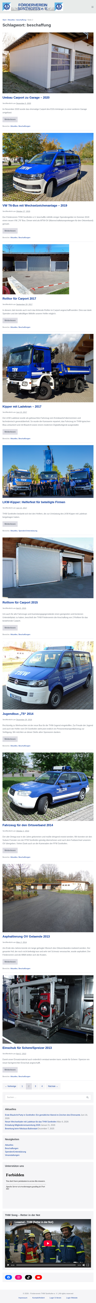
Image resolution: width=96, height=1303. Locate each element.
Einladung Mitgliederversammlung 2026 (22, 1125)
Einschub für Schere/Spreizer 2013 (27, 1047)
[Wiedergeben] (8, 1265)
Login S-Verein (55, 1298)
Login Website (72, 1298)
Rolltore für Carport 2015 (20, 602)
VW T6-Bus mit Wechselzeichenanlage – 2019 (34, 205)
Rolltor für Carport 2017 (19, 298)
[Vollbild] (87, 1265)
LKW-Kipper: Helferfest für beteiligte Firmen (33, 502)
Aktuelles (14, 126)
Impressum (22, 1298)
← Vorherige (10, 1086)
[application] (48, 1243)
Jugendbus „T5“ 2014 (17, 713)
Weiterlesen (10, 120)
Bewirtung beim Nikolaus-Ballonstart (21, 1129)
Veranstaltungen (12, 1155)
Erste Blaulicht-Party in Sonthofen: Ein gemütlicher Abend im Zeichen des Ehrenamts (42, 1115)
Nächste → (53, 1086)
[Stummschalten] (83, 1265)
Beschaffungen (24, 126)
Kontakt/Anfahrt (38, 1298)
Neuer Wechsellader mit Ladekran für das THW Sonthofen (30, 1122)
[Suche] (87, 1097)
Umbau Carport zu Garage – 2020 (26, 97)
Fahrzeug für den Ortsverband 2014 (27, 825)
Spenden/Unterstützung (27, 531)
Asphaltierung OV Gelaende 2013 (26, 936)
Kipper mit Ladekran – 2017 (21, 406)
